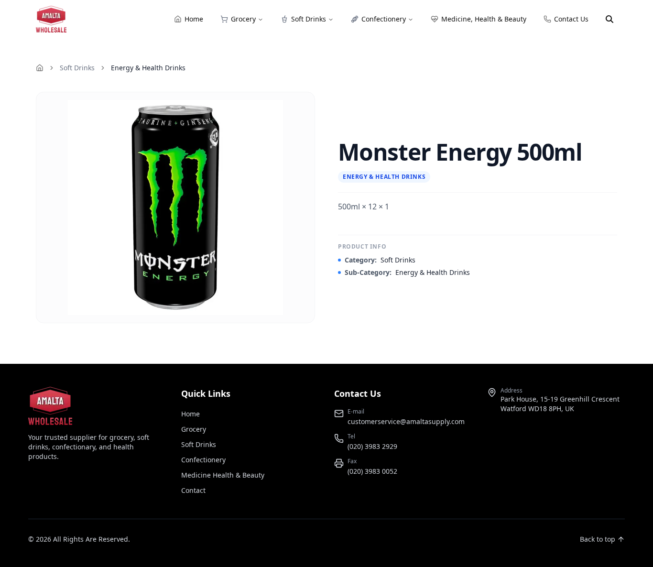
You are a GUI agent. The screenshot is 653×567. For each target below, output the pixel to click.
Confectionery (203, 459)
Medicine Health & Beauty (222, 475)
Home (190, 413)
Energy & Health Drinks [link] (148, 67)
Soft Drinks (77, 67)
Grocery (193, 429)
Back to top (597, 539)
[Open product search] (609, 19)
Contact (193, 490)
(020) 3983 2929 (372, 446)
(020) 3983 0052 (372, 471)
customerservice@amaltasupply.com (406, 421)
